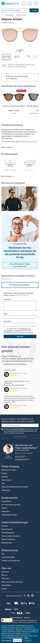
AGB (2, 483)
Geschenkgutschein (7, 533)
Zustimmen (17, 640)
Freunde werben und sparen (10, 536)
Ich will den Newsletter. (20, 437)
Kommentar (8, 299)
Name (6, 314)
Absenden (20, 336)
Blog (2, 554)
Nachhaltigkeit (6, 585)
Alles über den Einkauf (8, 470)
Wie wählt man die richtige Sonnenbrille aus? (20, 265)
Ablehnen (27, 640)
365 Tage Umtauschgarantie (10, 505)
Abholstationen (6, 480)
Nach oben (27, 617)
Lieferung (4, 477)
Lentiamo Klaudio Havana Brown (14, 106)
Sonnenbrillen (9, 15)
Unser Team (5, 578)
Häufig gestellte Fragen (9, 515)
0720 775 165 (19, 456)
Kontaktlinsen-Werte (8, 557)
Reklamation (5, 511)
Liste (34, 630)
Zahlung (4, 473)
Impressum (5, 572)
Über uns (4, 575)
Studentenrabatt (6, 543)
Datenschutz (5, 490)
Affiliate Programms (8, 539)
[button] (6, 57)
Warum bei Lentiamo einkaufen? (12, 582)
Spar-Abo (4, 526)
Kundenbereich (6, 501)
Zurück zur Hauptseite (16, 617)
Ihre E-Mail (7, 321)
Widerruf (4, 508)
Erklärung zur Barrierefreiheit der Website (14, 487)
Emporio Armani (21, 15)
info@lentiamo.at (20, 459)
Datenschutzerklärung (15, 638)
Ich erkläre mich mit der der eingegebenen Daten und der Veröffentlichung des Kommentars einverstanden (18, 331)
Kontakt (4, 589)
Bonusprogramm (7, 529)
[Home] (2, 15)
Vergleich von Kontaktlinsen (10, 560)
